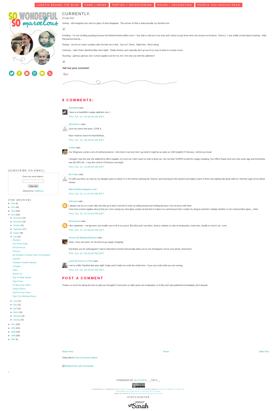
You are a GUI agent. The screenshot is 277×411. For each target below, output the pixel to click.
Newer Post (67, 351)
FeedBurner (39, 191)
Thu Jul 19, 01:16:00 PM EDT (86, 213)
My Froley (74, 174)
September (18, 229)
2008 (13, 336)
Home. (15, 270)
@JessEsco (75, 124)
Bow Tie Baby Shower (22, 277)
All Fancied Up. (19, 247)
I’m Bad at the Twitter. (22, 285)
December (17, 218)
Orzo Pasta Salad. (20, 244)
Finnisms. (17, 251)
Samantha (74, 107)
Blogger (140, 380)
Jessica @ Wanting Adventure (83, 237)
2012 (13, 215)
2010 (13, 328)
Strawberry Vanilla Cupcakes (25, 262)
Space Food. (18, 281)
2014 (13, 207)
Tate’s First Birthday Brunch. (25, 296)
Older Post (264, 351)
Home (166, 351)
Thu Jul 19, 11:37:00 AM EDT (86, 193)
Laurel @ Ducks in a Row (81, 261)
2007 (13, 339)
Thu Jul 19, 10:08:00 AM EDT (86, 167)
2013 (13, 211)
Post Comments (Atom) (86, 357)
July (15, 237)
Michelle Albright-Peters (130, 389)
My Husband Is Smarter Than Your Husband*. (32, 255)
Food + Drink (95, 5)
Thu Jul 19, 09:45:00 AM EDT (86, 140)
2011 (13, 324)
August (16, 233)
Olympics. (17, 240)
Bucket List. (18, 274)
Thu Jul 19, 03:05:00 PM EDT (86, 253)
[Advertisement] (29, 99)
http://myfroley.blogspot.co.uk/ (83, 189)
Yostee (72, 147)
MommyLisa (75, 221)
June (15, 301)
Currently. (17, 259)
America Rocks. (19, 289)
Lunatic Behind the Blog (58, 5)
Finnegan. (17, 266)
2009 (13, 332)
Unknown (73, 201)
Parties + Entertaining (132, 5)
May (15, 305)
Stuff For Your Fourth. (22, 292)
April (15, 308)
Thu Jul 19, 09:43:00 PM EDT (86, 270)
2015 (13, 203)
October (16, 225)
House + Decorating (174, 5)
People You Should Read (219, 5)
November (17, 222)
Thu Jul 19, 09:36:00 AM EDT (86, 116)
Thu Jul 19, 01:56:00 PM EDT (86, 230)
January (16, 320)
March (16, 312)
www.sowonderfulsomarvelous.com (146, 393)
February (17, 316)
